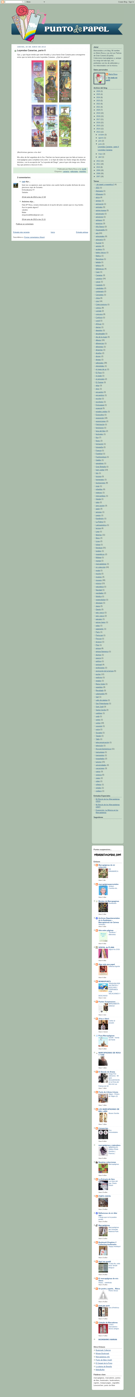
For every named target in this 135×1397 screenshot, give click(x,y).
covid (98, 321)
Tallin (98, 739)
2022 (98, 104)
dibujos (98, 340)
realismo (99, 677)
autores (98, 246)
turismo (98, 762)
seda (97, 716)
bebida (98, 262)
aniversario (100, 214)
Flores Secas (113, 1291)
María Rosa (113, 74)
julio (100, 141)
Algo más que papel (106, 964)
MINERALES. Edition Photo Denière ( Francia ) (113, 1150)
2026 (98, 91)
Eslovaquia (100, 405)
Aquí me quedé (104, 1262)
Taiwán (98, 736)
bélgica (98, 266)
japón (98, 509)
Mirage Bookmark (102, 1354)
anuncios (99, 223)
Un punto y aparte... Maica (109, 1289)
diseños (99, 353)
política (98, 661)
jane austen (100, 506)
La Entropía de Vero (106, 1179)
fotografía (99, 447)
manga (98, 561)
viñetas (98, 785)
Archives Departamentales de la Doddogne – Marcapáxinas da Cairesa (109, 920)
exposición (100, 418)
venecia (99, 775)
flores (98, 441)
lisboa (98, 545)
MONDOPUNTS (104, 981)
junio (100, 144)
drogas (98, 360)
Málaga (98, 557)
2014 (98, 129)
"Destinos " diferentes (112, 933)
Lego (97, 532)
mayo (100, 154)
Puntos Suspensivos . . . (108, 1002)
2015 (98, 126)
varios (98, 772)
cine (97, 301)
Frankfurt (99, 454)
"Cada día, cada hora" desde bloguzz (114, 1266)
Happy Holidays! (114, 1246)
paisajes (99, 619)
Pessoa (99, 639)
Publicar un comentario (24, 224)
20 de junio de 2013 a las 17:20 (34, 197)
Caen (98, 272)
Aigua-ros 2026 (114, 949)
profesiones (100, 668)
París (98, 632)
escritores (99, 402)
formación (99, 444)
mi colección (100, 567)
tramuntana (100, 752)
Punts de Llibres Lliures (108, 1092)
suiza (98, 729)
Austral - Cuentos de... (113, 887)
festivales (99, 434)
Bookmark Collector (103, 1350)
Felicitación (100, 424)
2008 (98, 173)
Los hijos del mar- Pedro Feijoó (113, 1183)
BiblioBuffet (100, 1370)
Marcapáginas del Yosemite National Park (114, 1229)
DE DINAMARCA (113, 870)
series (98, 720)
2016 (98, 123)
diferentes (99, 347)
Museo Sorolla (114, 1113)
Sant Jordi (99, 707)
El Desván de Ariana (106, 1072)
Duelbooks (112, 903)
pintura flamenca (102, 652)
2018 (98, 116)
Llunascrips (103, 1128)
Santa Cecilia (101, 710)
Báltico (98, 256)
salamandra (100, 694)
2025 (98, 94)
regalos (98, 681)
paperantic (100, 629)
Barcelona (99, 259)
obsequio (99, 603)
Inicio (53, 232)
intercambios (100, 496)
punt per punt (104, 1306)
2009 (98, 170)
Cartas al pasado (112, 1022)
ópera (98, 606)
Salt (97, 697)
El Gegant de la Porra (104, 1363)
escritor (98, 399)
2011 (98, 164)
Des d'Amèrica (114, 1308)
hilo (97, 473)
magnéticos (100, 554)
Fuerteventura (101, 457)
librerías (99, 535)
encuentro (99, 392)
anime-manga (101, 210)
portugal (99, 665)
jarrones (99, 512)
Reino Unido (100, 684)
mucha (98, 574)
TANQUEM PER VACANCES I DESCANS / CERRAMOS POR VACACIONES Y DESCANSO (109, 990)
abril (100, 157)
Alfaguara (99, 194)
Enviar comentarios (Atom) (34, 237)
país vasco (100, 616)
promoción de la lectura (105, 671)
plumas (98, 655)
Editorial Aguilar (114, 966)
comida (98, 311)
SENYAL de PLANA (106, 947)
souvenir (99, 726)
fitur (97, 437)
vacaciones (100, 768)
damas (98, 327)
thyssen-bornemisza (103, 749)
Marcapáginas (114, 1164)
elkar (97, 386)
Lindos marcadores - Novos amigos (114, 1327)
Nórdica (99, 596)
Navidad (99, 590)
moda (98, 570)
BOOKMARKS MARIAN (107, 1340)
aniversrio (99, 217)
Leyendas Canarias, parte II (31, 50)
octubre (101, 135)
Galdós (98, 460)
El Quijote (99, 382)
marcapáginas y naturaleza (109, 1145)
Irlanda (98, 499)
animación (99, 204)
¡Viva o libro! (103, 1019)
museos (99, 580)
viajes (98, 778)
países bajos (100, 622)
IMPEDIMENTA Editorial (114, 1005)
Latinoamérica (101, 525)
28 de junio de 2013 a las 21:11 (34, 219)
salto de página (101, 700)
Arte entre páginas (105, 930)
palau (98, 626)
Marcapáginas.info (103, 1357)
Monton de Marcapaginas (108, 901)
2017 (98, 119)
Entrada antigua (82, 232)
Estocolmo (100, 415)
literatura (99, 548)
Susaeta (99, 733)
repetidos (99, 687)
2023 (98, 101)
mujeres (99, 577)
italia (97, 502)
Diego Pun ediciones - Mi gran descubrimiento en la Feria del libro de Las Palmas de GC (109, 1080)
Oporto (98, 609)
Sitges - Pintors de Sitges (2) (114, 1095)
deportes (99, 330)
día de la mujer (101, 337)
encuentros (100, 395)
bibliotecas (100, 269)
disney (98, 356)
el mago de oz (101, 369)
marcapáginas (101, 564)
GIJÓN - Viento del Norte (114, 1039)
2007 (98, 176)
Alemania (99, 191)
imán (97, 486)
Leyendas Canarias (105, 150)
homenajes (100, 480)
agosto (101, 138)
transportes (100, 755)
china (98, 298)
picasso (99, 642)
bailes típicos (101, 253)
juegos (98, 515)
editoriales (74, 171)
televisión (99, 746)
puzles (98, 674)
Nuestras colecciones (107, 1162)
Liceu (98, 541)
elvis (97, 389)
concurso (99, 314)
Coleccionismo (101, 304)
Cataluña (99, 285)
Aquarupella (100, 230)
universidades (101, 765)
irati (23, 182)
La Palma (99, 522)
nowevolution (101, 600)
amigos (98, 201)
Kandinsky (100, 519)
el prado (99, 376)
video (98, 781)
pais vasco (100, 613)
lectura (98, 528)
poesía (98, 658)
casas (98, 282)
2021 (98, 107)
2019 (98, 113)
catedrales (100, 288)
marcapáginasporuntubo (108, 884)
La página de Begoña (104, 1367)
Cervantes (99, 295)
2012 (98, 161)
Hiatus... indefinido (105, 1283)
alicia (98, 197)
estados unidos (101, 412)
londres (98, 551)
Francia (98, 451)
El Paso (99, 373)
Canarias (99, 275)
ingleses (99, 493)
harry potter (100, 470)
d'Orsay (99, 324)
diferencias (100, 343)
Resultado (99, 690)
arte (97, 233)
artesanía (99, 240)
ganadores (100, 463)
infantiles (82, 171)
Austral (98, 243)
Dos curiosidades (113, 1131)
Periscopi (99, 635)
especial (99, 408)
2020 (98, 110)
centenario (100, 291)
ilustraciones (100, 483)
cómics (98, 308)
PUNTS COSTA (104, 1196)
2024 (98, 97)
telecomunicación (102, 742)
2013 (98, 132)
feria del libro (100, 431)
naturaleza (100, 587)
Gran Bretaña (101, 467)
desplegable (100, 334)
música (98, 583)
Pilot (97, 645)
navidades (99, 593)
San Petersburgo (102, 703)
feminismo (100, 428)
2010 (98, 167)
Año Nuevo (100, 227)
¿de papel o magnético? (105, 184)
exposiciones (101, 421)
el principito (100, 379)
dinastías (99, 350)
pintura (98, 648)
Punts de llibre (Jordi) (104, 1360)
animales (99, 207)
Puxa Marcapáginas (106, 1036)
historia (98, 476)
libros (98, 538)
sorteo (98, 723)
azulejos (99, 249)
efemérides (100, 366)
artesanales (100, 236)
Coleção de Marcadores (108, 1323)
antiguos (99, 220)
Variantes (101, 924)
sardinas (99, 713)
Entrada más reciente (21, 232)
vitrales (98, 788)
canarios (66, 171)
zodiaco (99, 791)
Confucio (99, 317)
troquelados (100, 759)
